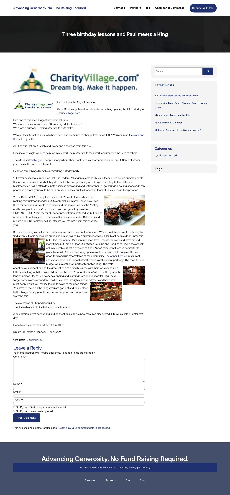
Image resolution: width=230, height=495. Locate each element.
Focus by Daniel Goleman (169, 122)
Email (17, 391)
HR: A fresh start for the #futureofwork (176, 95)
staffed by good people (39, 160)
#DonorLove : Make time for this (172, 115)
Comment (20, 356)
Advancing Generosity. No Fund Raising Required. (50, 8)
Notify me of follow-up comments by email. (41, 407)
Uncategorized (34, 339)
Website (18, 399)
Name (17, 383)
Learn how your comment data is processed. (84, 427)
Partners (110, 480)
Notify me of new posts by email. (35, 411)
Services (90, 480)
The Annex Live (114, 256)
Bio (128, 480)
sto (135, 135)
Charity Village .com (68, 113)
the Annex (64, 240)
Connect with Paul (203, 8)
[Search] (207, 71)
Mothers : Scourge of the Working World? (178, 130)
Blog (142, 480)
